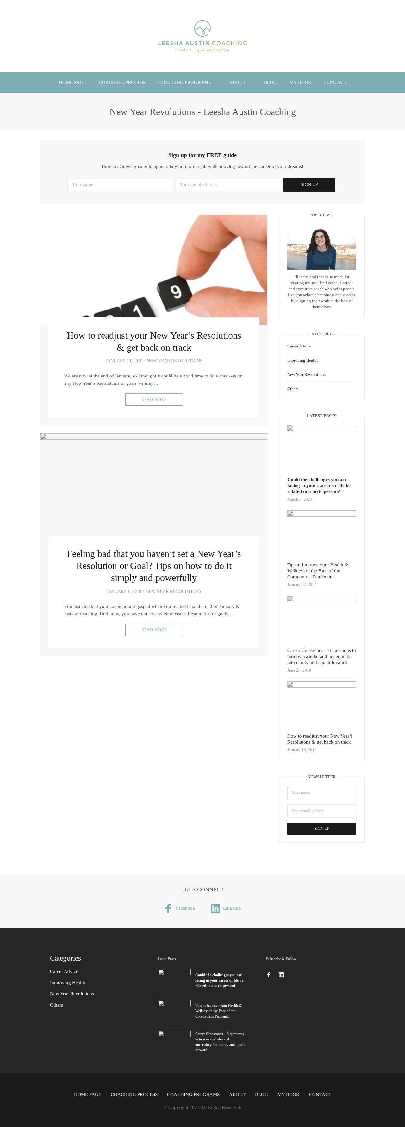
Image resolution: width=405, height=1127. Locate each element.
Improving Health (302, 360)
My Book (301, 82)
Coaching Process (122, 82)
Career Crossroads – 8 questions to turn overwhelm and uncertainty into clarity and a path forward (321, 656)
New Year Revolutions (174, 361)
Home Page (72, 82)
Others (292, 388)
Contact (335, 82)
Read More (154, 399)
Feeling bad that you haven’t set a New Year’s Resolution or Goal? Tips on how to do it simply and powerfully (154, 565)
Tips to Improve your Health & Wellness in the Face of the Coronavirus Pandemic (317, 570)
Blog (270, 82)
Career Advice (299, 346)
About (237, 82)
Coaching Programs (184, 82)
